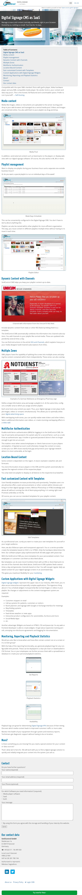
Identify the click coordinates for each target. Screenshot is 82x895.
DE (78, 3)
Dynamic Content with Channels (15, 60)
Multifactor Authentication (13, 65)
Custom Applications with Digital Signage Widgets (21, 73)
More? (5, 78)
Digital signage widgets (10, 583)
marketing (38, 573)
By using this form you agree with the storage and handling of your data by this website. (36, 823)
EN (75, 3)
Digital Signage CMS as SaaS (13, 52)
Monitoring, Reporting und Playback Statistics (20, 75)
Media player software (11, 794)
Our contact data (9, 83)
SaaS (5, 796)
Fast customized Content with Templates (18, 70)
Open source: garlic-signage (70, 8)
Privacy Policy (18, 882)
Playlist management (11, 57)
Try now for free (39, 892)
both (5, 799)
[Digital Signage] (9, 5)
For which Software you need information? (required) (22, 791)
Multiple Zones (8, 62)
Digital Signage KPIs (39, 726)
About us (8, 882)
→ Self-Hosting (18, 95)
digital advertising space (15, 414)
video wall (6, 423)
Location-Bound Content (12, 68)
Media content (8, 55)
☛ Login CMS (29, 882)
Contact (6, 80)
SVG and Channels (37, 342)
